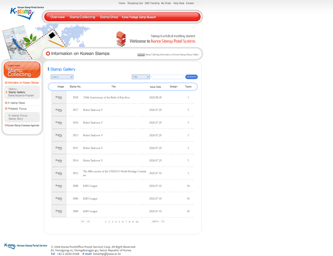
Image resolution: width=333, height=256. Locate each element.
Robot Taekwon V (93, 110)
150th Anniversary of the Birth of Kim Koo (106, 97)
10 (137, 221)
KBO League (90, 186)
